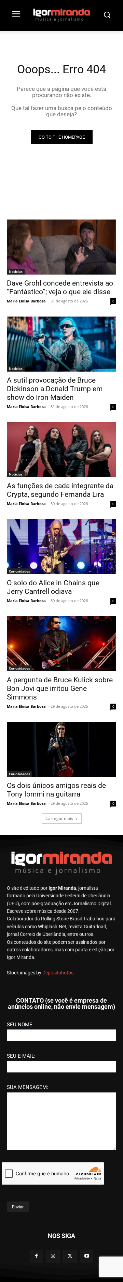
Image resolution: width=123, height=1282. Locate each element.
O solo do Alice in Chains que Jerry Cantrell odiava (53, 587)
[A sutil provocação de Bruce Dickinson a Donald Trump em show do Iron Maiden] (61, 344)
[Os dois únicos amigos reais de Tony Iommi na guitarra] (61, 749)
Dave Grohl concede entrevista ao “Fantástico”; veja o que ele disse (60, 287)
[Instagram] (53, 1256)
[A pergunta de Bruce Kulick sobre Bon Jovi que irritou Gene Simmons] (61, 643)
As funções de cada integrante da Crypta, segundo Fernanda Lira (60, 490)
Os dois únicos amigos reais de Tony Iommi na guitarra (56, 789)
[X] (70, 1256)
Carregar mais (59, 818)
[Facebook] (36, 1256)
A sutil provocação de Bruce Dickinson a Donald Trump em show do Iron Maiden (54, 389)
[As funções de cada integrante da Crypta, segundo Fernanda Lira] (61, 449)
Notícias (16, 271)
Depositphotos (57, 972)
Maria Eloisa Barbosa (26, 300)
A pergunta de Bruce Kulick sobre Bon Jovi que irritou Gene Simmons (60, 688)
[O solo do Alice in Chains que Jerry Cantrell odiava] (61, 546)
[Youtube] (86, 1256)
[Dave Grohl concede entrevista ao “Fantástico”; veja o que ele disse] (61, 247)
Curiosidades (19, 571)
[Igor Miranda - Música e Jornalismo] (61, 15)
